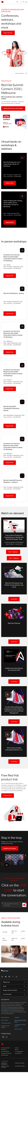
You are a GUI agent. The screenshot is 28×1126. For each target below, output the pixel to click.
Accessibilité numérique (20, 1066)
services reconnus (9, 1013)
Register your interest (10, 848)
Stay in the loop (8, 33)
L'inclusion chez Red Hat (6, 1053)
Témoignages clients (6, 1023)
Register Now (9, 183)
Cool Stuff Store (18, 1053)
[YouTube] (6, 977)
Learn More (14, 599)
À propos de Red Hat (5, 1047)
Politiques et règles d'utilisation (5, 1066)
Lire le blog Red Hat (19, 1051)
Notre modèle (4, 1020)
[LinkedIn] (2, 977)
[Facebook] (9, 977)
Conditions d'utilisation (19, 1063)
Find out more (7, 795)
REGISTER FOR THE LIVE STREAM (13, 108)
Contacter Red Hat (5, 1051)
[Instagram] (16, 977)
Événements (3, 1049)
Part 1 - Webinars (13, 552)
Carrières (17, 1047)
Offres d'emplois (18, 1029)
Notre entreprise (5, 1017)
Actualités (17, 1017)
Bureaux (16, 1049)
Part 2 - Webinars (14, 558)
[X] (13, 977)
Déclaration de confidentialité (4, 1063)
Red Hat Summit (4, 1055)
